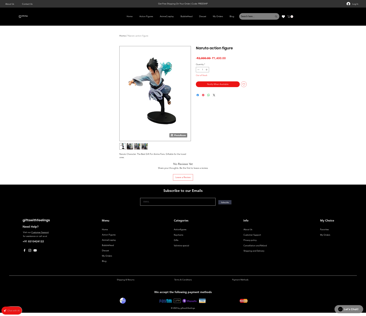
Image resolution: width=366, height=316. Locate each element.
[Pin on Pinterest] (203, 95)
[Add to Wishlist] (244, 84)
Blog (104, 261)
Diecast (105, 250)
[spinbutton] (202, 69)
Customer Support (40, 232)
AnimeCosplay (109, 240)
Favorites (324, 229)
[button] (290, 16)
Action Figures (109, 234)
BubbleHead (108, 245)
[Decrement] (198, 69)
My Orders (107, 255)
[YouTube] (35, 250)
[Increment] (207, 69)
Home (122, 35)
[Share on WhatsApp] (208, 95)
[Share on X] (214, 95)
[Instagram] (30, 250)
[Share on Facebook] (197, 95)
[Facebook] (24, 250)
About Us (247, 229)
